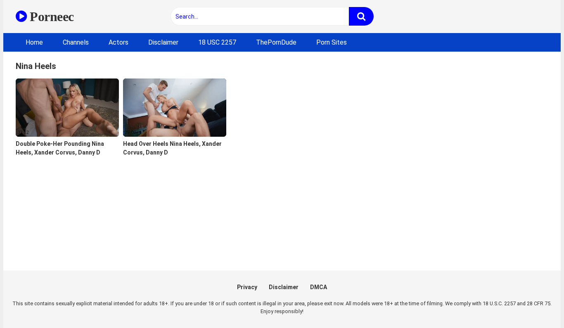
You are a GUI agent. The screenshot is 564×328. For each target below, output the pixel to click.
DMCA (318, 287)
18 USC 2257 (217, 42)
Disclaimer (163, 42)
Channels (76, 42)
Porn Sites (331, 42)
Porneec (50, 16)
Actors (118, 42)
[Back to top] (536, 303)
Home (34, 42)
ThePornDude (276, 42)
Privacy (247, 287)
